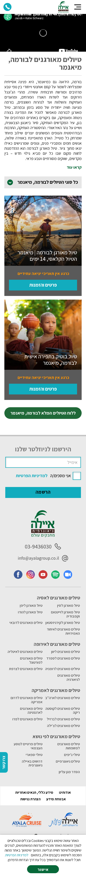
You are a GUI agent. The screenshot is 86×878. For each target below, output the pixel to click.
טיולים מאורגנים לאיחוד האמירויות (63, 631)
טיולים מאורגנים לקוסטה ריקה (62, 710)
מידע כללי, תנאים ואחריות (34, 792)
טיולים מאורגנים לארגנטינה (31, 710)
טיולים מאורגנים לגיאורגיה (68, 677)
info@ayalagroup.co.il (38, 558)
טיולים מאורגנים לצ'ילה (63, 725)
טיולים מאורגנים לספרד (63, 658)
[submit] (43, 492)
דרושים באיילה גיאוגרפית (32, 763)
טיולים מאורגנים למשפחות (68, 746)
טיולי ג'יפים (72, 754)
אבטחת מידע (56, 799)
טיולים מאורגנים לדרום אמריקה (26, 699)
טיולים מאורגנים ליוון (65, 651)
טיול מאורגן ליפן (31, 605)
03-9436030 (38, 546)
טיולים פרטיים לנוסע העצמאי (28, 746)
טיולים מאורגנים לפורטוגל (31, 660)
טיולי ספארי (34, 754)
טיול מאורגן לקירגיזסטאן (62, 622)
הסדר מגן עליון (69, 771)
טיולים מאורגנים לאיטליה (25, 651)
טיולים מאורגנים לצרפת (25, 668)
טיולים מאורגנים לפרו (27, 719)
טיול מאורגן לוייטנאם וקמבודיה (65, 614)
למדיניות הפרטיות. (16, 855)
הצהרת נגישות (30, 799)
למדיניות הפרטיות (31, 476)
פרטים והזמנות (43, 285)
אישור (43, 869)
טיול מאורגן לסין (68, 605)
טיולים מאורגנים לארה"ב (62, 697)
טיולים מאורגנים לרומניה (62, 668)
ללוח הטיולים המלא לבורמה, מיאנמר (43, 413)
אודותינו (65, 792)
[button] (77, 7)
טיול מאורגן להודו (30, 612)
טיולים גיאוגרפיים (68, 761)
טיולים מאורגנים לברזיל (63, 719)
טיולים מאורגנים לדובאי (25, 622)
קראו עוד (74, 167)
